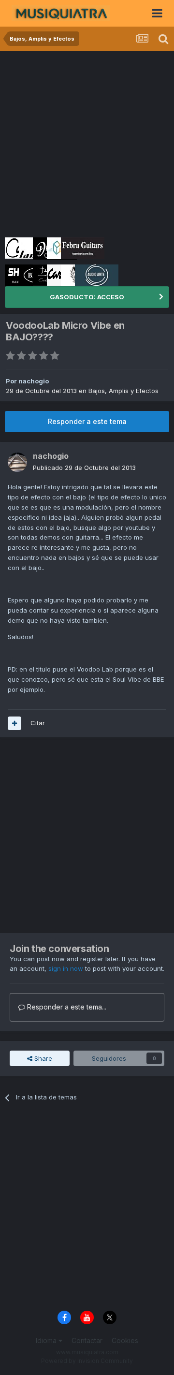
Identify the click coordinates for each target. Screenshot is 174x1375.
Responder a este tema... (65, 1007)
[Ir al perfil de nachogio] (17, 462)
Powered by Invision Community (87, 1360)
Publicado (84, 467)
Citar (37, 723)
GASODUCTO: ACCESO (87, 297)
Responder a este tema (87, 421)
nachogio (33, 381)
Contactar (87, 1340)
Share (42, 1058)
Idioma (47, 1340)
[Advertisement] (87, 143)
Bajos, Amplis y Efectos (123, 391)
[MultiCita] (14, 723)
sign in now (65, 968)
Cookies (125, 1340)
